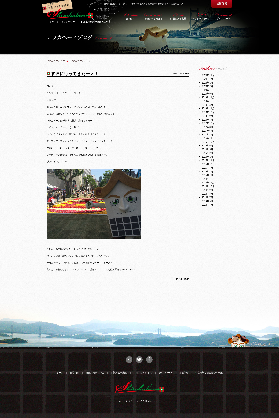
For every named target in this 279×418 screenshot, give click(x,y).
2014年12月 (208, 179)
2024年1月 (207, 82)
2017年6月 (207, 130)
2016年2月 (207, 153)
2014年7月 (207, 197)
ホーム (59, 372)
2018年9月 (207, 116)
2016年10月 (208, 142)
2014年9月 (207, 190)
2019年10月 (208, 101)
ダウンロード (166, 372)
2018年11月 (208, 108)
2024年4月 (207, 78)
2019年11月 (208, 97)
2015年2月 (207, 171)
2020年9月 (207, 93)
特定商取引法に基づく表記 (209, 372)
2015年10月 (208, 164)
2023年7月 (207, 86)
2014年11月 (208, 182)
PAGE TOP (182, 278)
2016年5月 (207, 149)
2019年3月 (207, 105)
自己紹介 (74, 372)
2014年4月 (207, 204)
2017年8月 (207, 127)
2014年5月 (207, 201)
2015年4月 (207, 167)
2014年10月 (208, 186)
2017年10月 (208, 123)
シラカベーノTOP (55, 60)
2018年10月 (208, 112)
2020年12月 (208, 90)
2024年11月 (208, 75)
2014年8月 (207, 193)
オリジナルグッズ (143, 372)
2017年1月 (207, 134)
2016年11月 (208, 138)
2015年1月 (207, 175)
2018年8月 (207, 119)
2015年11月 (208, 160)
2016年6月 (207, 145)
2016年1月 (207, 156)
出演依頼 (183, 372)
